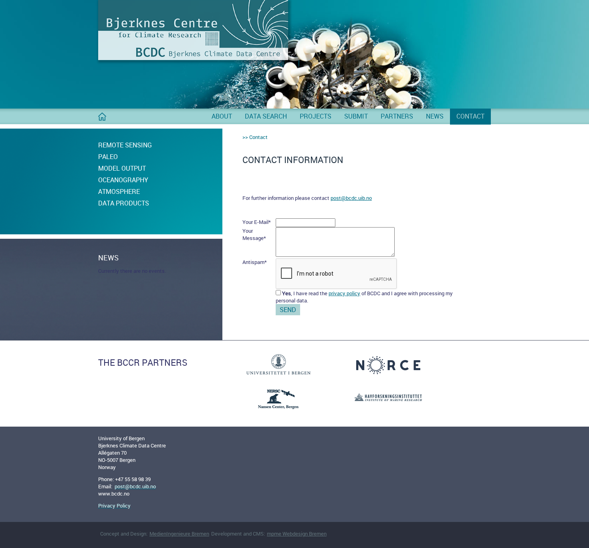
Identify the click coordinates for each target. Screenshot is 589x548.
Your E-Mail (256, 222)
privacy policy (344, 293)
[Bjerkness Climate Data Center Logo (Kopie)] (193, 58)
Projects (315, 116)
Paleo (108, 156)
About (222, 116)
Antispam (254, 262)
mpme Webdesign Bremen (297, 533)
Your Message (254, 234)
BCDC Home (102, 120)
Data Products (123, 203)
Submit (356, 116)
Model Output (122, 168)
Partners (397, 116)
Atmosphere (119, 191)
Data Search (266, 116)
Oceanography (123, 179)
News (435, 116)
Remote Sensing (125, 145)
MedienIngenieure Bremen (179, 533)
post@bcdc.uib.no (351, 197)
